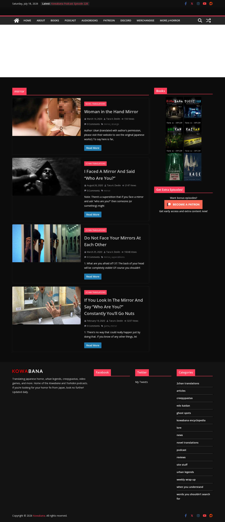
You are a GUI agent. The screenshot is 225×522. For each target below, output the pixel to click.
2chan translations (95, 163)
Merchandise (145, 20)
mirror (107, 124)
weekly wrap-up (186, 479)
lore (179, 427)
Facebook (102, 372)
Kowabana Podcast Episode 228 (69, 3)
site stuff (182, 464)
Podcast (70, 20)
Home (27, 20)
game (107, 325)
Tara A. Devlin (113, 118)
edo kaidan (183, 405)
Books (55, 20)
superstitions (117, 257)
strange (115, 124)
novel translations (95, 104)
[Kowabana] (16, 20)
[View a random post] (208, 20)
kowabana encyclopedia (191, 420)
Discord (125, 20)
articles (181, 390)
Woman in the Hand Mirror (111, 111)
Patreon (109, 20)
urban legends (185, 472)
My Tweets (141, 382)
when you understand (190, 487)
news (180, 435)
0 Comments (93, 124)
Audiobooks (90, 20)
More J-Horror (170, 20)
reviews (181, 457)
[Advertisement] (112, 50)
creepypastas (185, 398)
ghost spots (184, 413)
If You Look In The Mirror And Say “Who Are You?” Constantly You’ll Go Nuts (113, 306)
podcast (181, 450)
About (41, 20)
